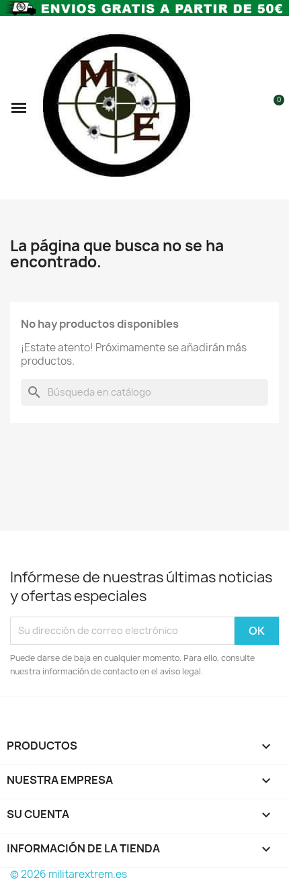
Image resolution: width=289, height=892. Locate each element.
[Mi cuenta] (250, 107)
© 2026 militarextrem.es (68, 874)
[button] (19, 107)
